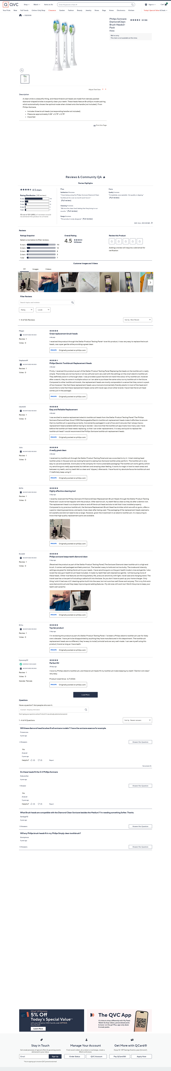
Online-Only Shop (38, 10)
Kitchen (131, 10)
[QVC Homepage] (20, 15)
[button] (146, 4)
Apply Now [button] (141, 1056)
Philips (111, 31)
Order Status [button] (74, 1056)
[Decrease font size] (106, 89)
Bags (104, 10)
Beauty (79, 10)
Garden (62, 10)
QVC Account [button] (96, 1056)
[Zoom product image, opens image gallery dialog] (21, 70)
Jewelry (88, 10)
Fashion (71, 10)
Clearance (52, 10)
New (15, 10)
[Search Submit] (133, 4)
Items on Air (48, 4)
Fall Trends (24, 10)
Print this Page (101, 125)
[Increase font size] (103, 89)
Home (111, 10)
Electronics (121, 10)
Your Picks (6, 10)
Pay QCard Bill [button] (120, 1056)
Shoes (97, 10)
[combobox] (93, 4)
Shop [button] (26, 4)
